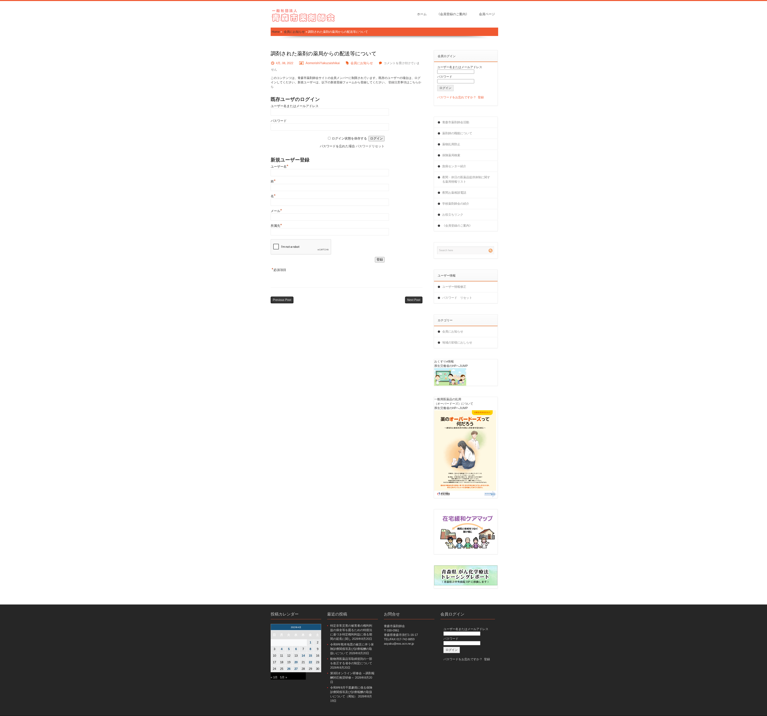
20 (296, 662)
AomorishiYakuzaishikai (323, 63)
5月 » (283, 677)
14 (303, 655)
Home (276, 31)
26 (288, 668)
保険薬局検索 (451, 155)
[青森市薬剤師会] (304, 15)
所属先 (276, 225)
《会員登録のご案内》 (453, 14)
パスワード (279, 120)
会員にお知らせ (294, 31)
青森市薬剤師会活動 (455, 122)
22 (310, 662)
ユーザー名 (279, 166)
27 (296, 668)
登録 (481, 97)
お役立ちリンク (452, 214)
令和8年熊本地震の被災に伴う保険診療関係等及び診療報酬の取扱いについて (352, 649)
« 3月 (274, 677)
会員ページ (487, 14)
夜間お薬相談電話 (454, 192)
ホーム (422, 14)
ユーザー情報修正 (454, 286)
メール (276, 211)
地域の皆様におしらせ (457, 342)
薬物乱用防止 (451, 144)
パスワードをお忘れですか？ (456, 97)
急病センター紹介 (454, 166)
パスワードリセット (370, 146)
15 (310, 655)
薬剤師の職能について (457, 133)
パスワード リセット (457, 297)
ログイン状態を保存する (349, 138)
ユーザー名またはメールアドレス (295, 106)
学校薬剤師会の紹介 (455, 203)
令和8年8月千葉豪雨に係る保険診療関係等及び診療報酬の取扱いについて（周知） (351, 692)
